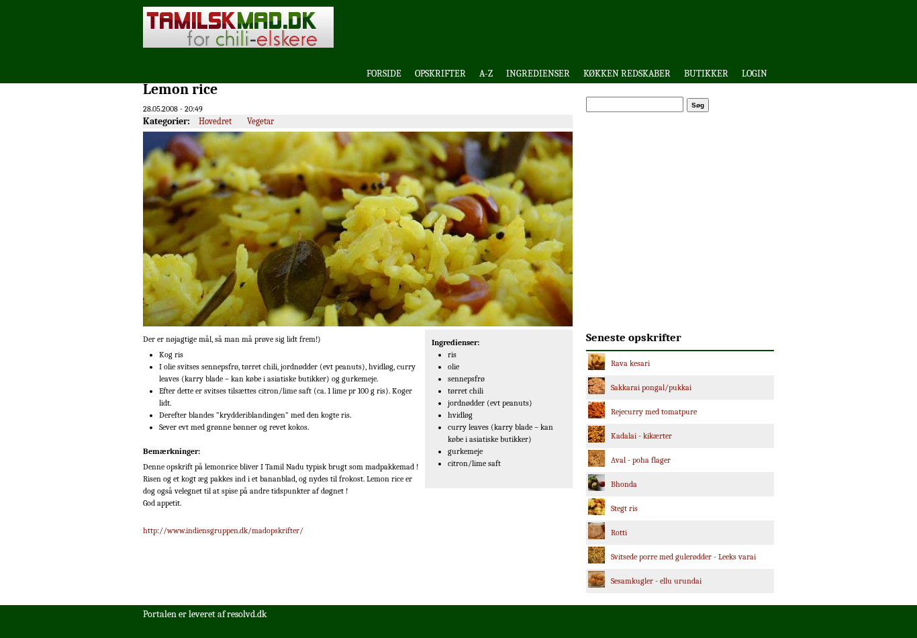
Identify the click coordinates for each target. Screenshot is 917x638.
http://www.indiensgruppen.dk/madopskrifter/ (223, 530)
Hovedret (215, 121)
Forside (384, 73)
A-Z (486, 73)
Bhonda (624, 484)
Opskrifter (440, 73)
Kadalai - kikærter (641, 436)
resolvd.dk (247, 614)
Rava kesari (630, 363)
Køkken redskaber (627, 73)
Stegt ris (624, 508)
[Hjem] (238, 45)
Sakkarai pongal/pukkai (651, 387)
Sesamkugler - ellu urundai (656, 581)
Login (754, 73)
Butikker (706, 73)
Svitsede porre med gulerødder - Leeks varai (683, 556)
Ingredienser (538, 73)
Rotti (619, 532)
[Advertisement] (602, 27)
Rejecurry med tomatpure (654, 411)
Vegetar (260, 121)
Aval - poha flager (641, 460)
